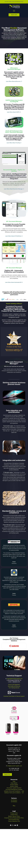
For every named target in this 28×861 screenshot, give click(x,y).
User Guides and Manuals (14, 686)
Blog (14, 805)
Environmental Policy (14, 819)
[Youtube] (15, 825)
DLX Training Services (14, 687)
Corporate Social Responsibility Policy (14, 818)
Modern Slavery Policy (14, 816)
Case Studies (14, 783)
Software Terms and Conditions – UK (14, 792)
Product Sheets (14, 784)
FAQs (14, 781)
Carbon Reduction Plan (14, 821)
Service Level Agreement (14, 684)
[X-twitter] (13, 825)
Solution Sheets (14, 786)
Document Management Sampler (14, 789)
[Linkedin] (17, 825)
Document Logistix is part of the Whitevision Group (14, 1)
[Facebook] (11, 825)
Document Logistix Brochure (14, 788)
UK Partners (14, 800)
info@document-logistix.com (14, 765)
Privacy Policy (14, 813)
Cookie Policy (14, 814)
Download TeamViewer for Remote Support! (14, 696)
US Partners (14, 801)
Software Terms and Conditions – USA (14, 791)
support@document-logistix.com (14, 678)
